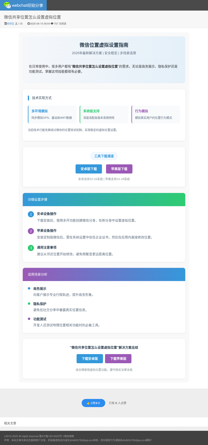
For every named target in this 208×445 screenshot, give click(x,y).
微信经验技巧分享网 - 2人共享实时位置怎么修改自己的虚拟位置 (23, 5)
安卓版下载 (89, 169)
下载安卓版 (90, 358)
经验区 (11, 23)
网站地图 (69, 436)
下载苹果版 (118, 358)
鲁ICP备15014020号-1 (51, 436)
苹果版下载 (119, 169)
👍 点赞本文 (93, 403)
